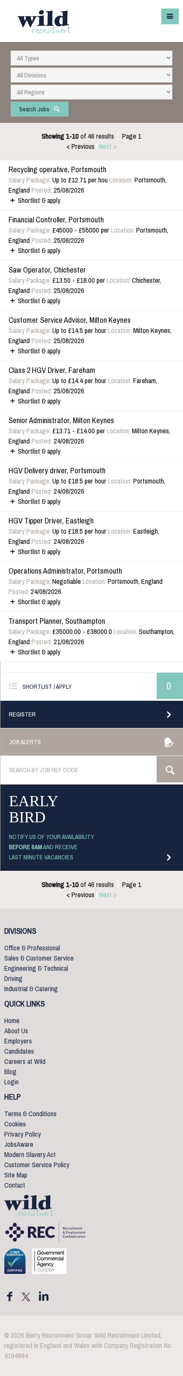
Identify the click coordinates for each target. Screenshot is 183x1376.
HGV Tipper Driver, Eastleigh (51, 521)
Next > (108, 146)
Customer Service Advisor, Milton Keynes (70, 320)
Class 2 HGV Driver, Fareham (52, 370)
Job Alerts (25, 742)
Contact (14, 1185)
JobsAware (18, 1144)
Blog (10, 1071)
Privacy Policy (22, 1134)
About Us (16, 1031)
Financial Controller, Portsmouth (56, 220)
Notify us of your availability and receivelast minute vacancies (51, 847)
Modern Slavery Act (30, 1154)
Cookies (15, 1124)
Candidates (19, 1051)
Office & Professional (32, 948)
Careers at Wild (25, 1061)
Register (22, 714)
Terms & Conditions (30, 1113)
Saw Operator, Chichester (47, 270)
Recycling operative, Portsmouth (57, 169)
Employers (18, 1041)
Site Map (15, 1175)
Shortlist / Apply (44, 687)
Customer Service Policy (36, 1164)
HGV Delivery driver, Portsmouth (57, 470)
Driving (13, 978)
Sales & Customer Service (39, 958)
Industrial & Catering (31, 988)
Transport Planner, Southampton (57, 621)
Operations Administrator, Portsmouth (65, 571)
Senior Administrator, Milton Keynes (61, 420)
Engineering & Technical (36, 968)
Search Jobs (36, 109)
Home (12, 1020)
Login (11, 1082)
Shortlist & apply (38, 200)
